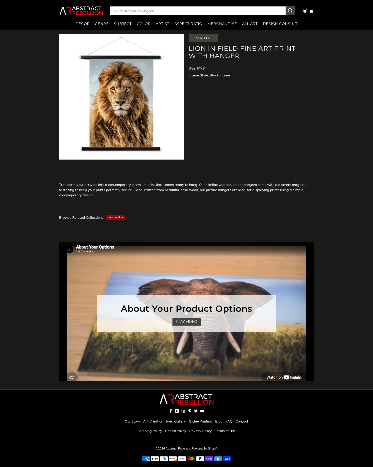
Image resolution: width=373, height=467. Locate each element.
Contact (241, 421)
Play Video (186, 322)
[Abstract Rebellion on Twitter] (196, 412)
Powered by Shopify (204, 448)
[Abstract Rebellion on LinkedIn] (183, 412)
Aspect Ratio (188, 24)
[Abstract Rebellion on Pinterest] (190, 412)
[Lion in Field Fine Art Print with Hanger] (121, 97)
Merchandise (222, 24)
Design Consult (280, 24)
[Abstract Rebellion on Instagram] (177, 412)
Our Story (132, 421)
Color (144, 24)
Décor (83, 24)
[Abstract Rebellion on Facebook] (171, 412)
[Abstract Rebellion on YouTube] (202, 412)
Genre (102, 24)
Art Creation (153, 421)
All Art (250, 24)
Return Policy (175, 431)
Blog (219, 421)
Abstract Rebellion (178, 448)
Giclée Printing (200, 421)
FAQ (229, 421)
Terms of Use (225, 431)
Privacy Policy (200, 431)
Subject (123, 24)
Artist (162, 24)
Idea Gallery (176, 421)
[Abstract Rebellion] (81, 10)
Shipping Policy (150, 431)
